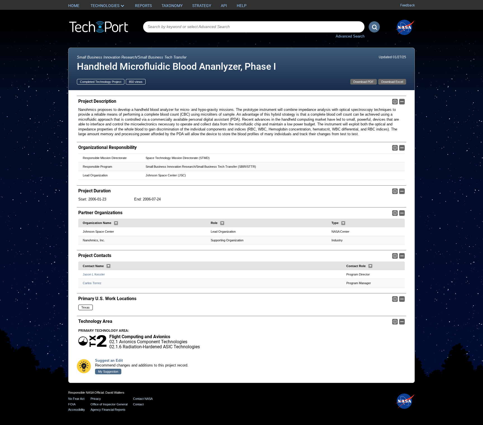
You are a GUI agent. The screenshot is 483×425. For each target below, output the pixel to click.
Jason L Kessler (94, 274)
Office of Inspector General (109, 404)
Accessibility (76, 409)
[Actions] (116, 223)
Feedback (407, 5)
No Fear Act (76, 398)
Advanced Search (350, 36)
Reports (143, 5)
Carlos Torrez (92, 283)
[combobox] (253, 26)
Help (242, 5)
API (224, 5)
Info (395, 101)
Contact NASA (143, 398)
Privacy (96, 398)
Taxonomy (172, 5)
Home (73, 5)
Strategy (201, 5)
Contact (138, 404)
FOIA (71, 404)
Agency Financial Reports (108, 409)
